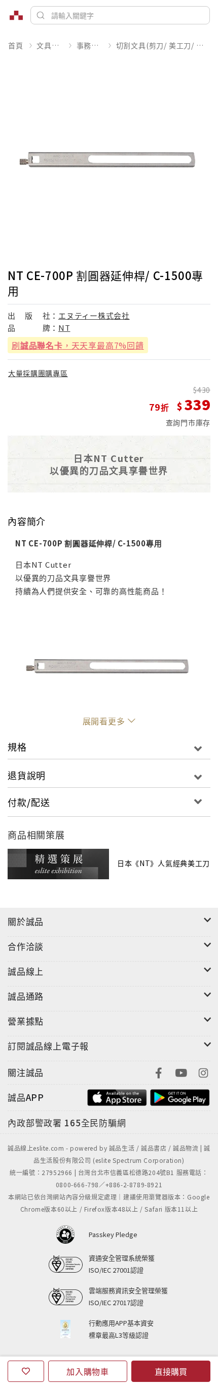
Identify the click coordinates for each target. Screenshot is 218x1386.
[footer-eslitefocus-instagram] (203, 1071)
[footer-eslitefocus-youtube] (181, 1071)
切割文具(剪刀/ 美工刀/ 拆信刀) (163, 45)
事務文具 (89, 45)
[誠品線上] (16, 15)
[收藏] (26, 1371)
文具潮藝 (49, 45)
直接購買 (171, 1371)
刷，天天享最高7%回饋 (78, 345)
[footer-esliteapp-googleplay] (180, 1096)
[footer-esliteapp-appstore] (117, 1096)
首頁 (15, 45)
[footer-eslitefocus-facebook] (159, 1071)
